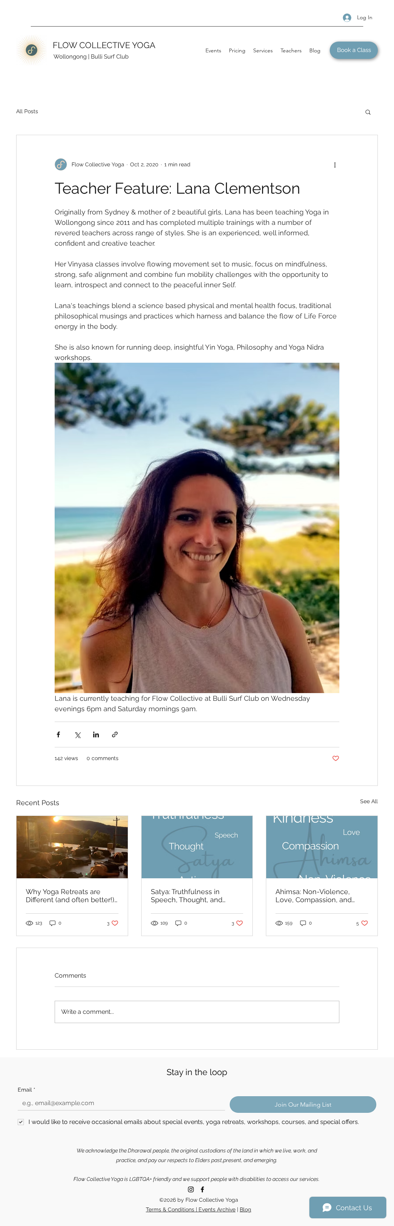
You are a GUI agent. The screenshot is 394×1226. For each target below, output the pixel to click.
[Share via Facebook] (58, 734)
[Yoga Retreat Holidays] (72, 847)
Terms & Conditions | (172, 1209)
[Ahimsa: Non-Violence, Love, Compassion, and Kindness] (321, 847)
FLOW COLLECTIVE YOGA (104, 45)
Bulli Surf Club (110, 56)
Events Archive (217, 1209)
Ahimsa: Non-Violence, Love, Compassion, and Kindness (313, 896)
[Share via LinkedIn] (96, 734)
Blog (245, 1209)
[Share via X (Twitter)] (77, 734)
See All (369, 801)
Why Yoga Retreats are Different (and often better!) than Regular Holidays (70, 896)
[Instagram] (191, 1189)
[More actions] (334, 164)
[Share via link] (115, 734)
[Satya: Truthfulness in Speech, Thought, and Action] (197, 847)
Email (26, 1090)
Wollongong (70, 56)
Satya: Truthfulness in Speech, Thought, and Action (186, 896)
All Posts (27, 111)
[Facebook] (202, 1189)
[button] (368, 112)
